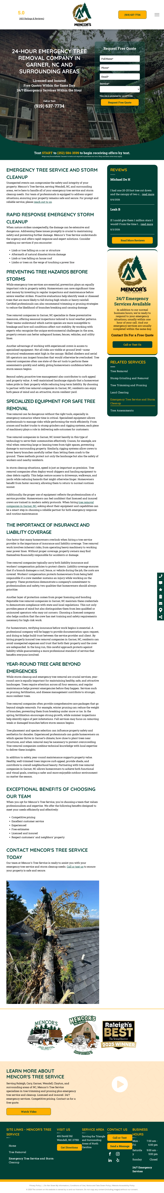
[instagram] (118, 1154)
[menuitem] (132, 370)
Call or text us (75, 866)
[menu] (157, 15)
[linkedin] (110, 1161)
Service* (104, 83)
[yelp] (118, 1161)
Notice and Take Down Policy (98, 1185)
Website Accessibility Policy (123, 1185)
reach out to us (43, 201)
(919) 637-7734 (49, 106)
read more (148, 194)
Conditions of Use (77, 1185)
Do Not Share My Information (56, 1185)
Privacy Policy (35, 1185)
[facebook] (110, 1154)
